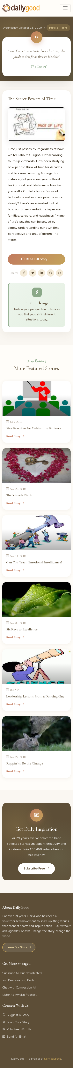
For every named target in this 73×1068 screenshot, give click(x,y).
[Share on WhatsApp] (50, 273)
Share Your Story (18, 1022)
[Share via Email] (59, 273)
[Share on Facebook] (23, 273)
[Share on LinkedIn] (41, 273)
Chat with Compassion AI (19, 987)
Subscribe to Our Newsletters (22, 973)
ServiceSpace (52, 1059)
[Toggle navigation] (65, 8)
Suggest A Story (18, 1015)
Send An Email (16, 1037)
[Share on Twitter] (32, 273)
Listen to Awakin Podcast (19, 995)
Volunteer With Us (19, 1029)
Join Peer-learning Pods (18, 980)
